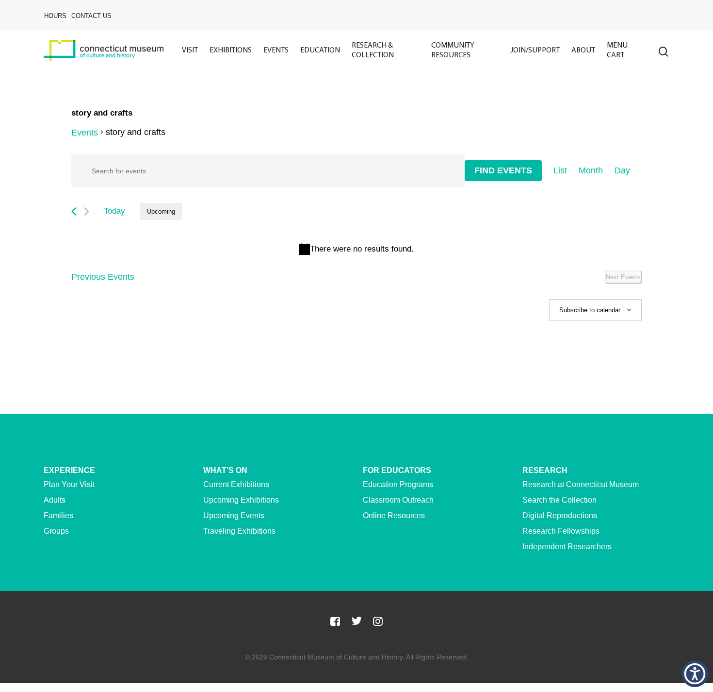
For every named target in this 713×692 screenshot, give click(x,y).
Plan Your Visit (69, 484)
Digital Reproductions (559, 515)
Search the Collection (559, 500)
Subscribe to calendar (589, 310)
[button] (694, 673)
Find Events (503, 170)
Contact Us (91, 15)
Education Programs (398, 484)
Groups (56, 531)
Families (58, 515)
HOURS (55, 15)
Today (114, 211)
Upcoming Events (233, 515)
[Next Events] (86, 211)
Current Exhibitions (236, 484)
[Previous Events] (74, 211)
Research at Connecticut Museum (580, 484)
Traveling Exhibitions (239, 531)
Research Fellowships (561, 531)
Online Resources (394, 515)
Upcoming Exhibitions (241, 500)
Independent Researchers (567, 546)
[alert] (356, 249)
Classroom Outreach (398, 500)
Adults (54, 500)
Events (84, 132)
